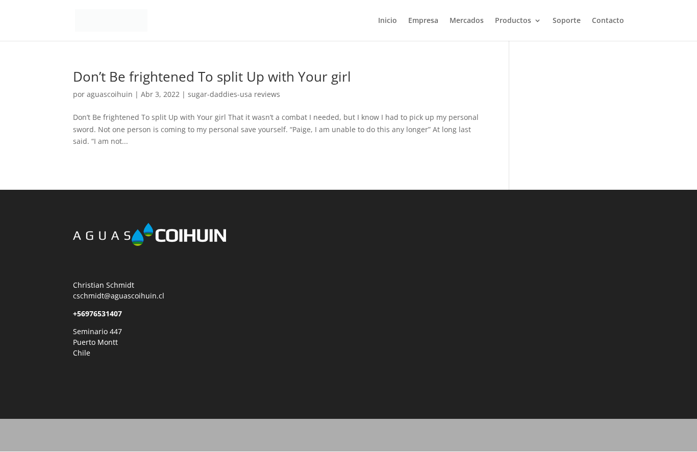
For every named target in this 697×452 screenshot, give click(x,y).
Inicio (387, 21)
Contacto (608, 21)
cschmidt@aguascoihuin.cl (118, 295)
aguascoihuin (110, 94)
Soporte (567, 21)
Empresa (423, 21)
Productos (513, 21)
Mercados (467, 21)
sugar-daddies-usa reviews (234, 94)
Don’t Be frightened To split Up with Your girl (212, 76)
